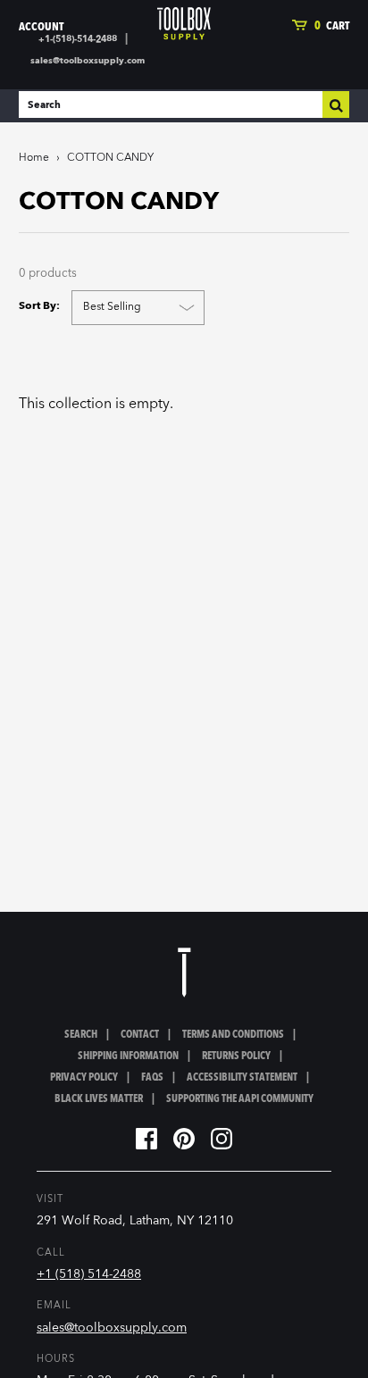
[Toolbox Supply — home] (184, 23)
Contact (140, 1035)
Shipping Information (128, 1056)
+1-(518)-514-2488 (77, 39)
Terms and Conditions (233, 1035)
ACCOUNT (41, 27)
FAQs (152, 1078)
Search (80, 1035)
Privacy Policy (84, 1078)
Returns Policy (236, 1056)
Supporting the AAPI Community (240, 1099)
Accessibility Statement (242, 1078)
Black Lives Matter (98, 1099)
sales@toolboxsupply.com (87, 60)
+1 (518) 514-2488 (89, 1274)
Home (34, 158)
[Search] (335, 104)
